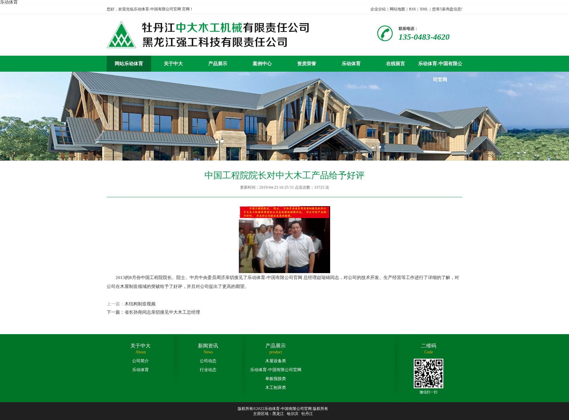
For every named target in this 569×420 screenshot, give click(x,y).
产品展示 (217, 63)
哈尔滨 (292, 413)
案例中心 (262, 63)
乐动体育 (351, 63)
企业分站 (378, 9)
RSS (412, 9)
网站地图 (397, 9)
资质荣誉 (306, 63)
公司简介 (140, 361)
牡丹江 (307, 413)
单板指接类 (275, 378)
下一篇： (115, 312)
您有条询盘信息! (447, 9)
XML (424, 9)
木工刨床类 (275, 387)
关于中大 (173, 63)
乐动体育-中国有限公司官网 (440, 66)
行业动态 (208, 370)
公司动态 (208, 361)
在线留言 (395, 63)
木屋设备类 (275, 361)
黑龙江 (278, 413)
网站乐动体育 (129, 63)
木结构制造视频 (140, 304)
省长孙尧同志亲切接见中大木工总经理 (162, 312)
